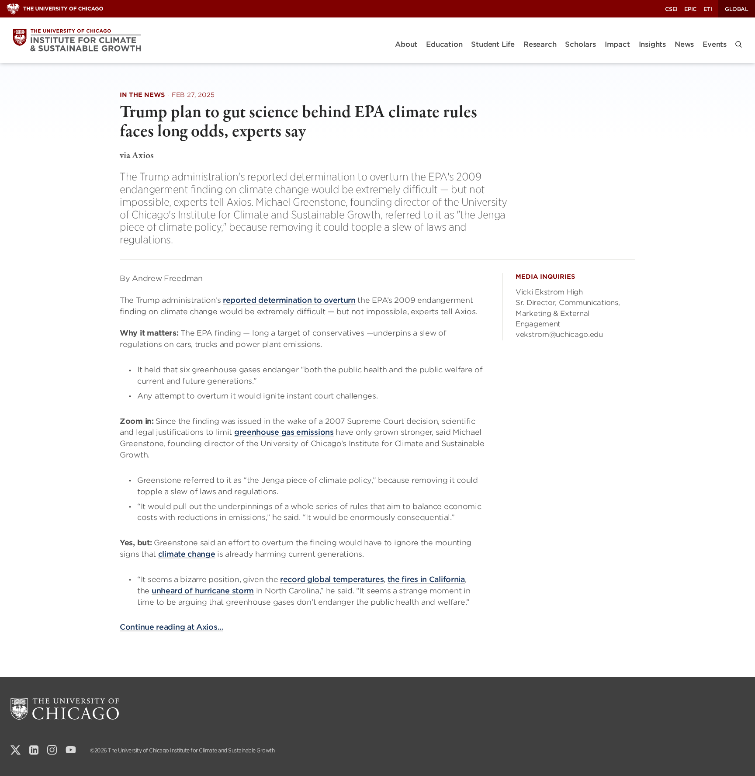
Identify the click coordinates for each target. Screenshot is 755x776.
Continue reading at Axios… (171, 627)
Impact (617, 44)
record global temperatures (332, 579)
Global (736, 9)
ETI (707, 9)
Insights (652, 44)
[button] (738, 44)
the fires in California (426, 579)
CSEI (671, 9)
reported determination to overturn (289, 300)
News (684, 44)
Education (444, 44)
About (406, 44)
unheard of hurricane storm (203, 590)
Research (539, 44)
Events (715, 44)
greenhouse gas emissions (284, 432)
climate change (186, 554)
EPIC (690, 9)
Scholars (580, 44)
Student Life (493, 44)
